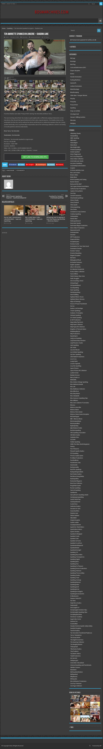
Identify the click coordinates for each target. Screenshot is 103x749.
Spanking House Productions (78, 568)
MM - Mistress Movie (76, 419)
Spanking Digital (75, 559)
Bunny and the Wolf (75, 184)
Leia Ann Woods (75, 350)
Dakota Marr (74, 218)
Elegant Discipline (75, 255)
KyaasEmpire (74, 336)
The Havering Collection (77, 642)
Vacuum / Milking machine (77, 117)
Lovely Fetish (74, 361)
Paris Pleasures (74, 449)
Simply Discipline (75, 520)
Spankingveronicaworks (77, 593)
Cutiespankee (74, 216)
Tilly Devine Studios (75, 649)
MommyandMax (75, 423)
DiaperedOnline (74, 239)
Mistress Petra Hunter (76, 412)
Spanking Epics (74, 561)
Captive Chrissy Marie (76, 191)
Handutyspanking (75, 292)
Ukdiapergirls (74, 660)
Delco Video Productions (77, 228)
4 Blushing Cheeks (75, 133)
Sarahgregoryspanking (77, 497)
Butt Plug (72, 64)
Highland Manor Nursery (77, 299)
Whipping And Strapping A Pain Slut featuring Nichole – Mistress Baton (55, 219)
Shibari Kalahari (74, 515)
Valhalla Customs (75, 667)
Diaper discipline (75, 70)
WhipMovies (73, 676)
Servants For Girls (75, 508)
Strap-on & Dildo (75, 111)
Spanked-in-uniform (76, 543)
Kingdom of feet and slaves (78, 329)
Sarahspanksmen (75, 501)
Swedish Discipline (75, 628)
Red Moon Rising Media (77, 476)
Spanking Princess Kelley (77, 573)
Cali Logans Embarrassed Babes (79, 186)
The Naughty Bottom (76, 644)
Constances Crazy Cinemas (78, 211)
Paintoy (72, 446)
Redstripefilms (74, 478)
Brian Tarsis (7, 131)
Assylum (72, 168)
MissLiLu (72, 405)
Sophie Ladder (74, 522)
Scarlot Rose (73, 504)
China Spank (73, 205)
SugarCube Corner (75, 619)
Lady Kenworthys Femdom (77, 340)
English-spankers (75, 264)
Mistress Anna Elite (75, 407)
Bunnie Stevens (74, 182)
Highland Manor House (76, 297)
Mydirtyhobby (74, 425)
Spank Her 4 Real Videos (77, 527)
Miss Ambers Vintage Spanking (79, 382)
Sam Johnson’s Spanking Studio (79, 495)
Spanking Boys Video (76, 554)
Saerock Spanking (75, 490)
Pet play (72, 98)
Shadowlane (7, 135)
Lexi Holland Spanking (76, 352)
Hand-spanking (74, 290)
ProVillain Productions (76, 458)
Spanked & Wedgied (76, 534)
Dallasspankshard (75, 221)
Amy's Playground (75, 154)
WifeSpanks (73, 679)
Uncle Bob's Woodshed (77, 663)
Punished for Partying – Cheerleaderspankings (56, 196)
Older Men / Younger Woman (78, 95)
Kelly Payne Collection (76, 324)
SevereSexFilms (74, 511)
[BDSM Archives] (51, 11)
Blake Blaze (73, 177)
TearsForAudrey (75, 630)
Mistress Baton (74, 409)
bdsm (7, 37)
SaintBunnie (73, 492)
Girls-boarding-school (76, 280)
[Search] (100, 3)
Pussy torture (74, 104)
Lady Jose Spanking (75, 338)
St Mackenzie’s (74, 596)
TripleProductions (75, 656)
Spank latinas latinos (76, 529)
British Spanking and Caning (78, 179)
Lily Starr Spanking (75, 354)
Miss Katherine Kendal (76, 384)
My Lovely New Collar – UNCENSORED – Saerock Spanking (33, 219)
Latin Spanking (74, 345)
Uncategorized (74, 114)
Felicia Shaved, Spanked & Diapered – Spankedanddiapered (16, 196)
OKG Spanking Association (77, 432)
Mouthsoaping (74, 92)
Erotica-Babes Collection (77, 271)
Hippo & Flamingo (75, 301)
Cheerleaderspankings (76, 198)
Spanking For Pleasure (76, 566)
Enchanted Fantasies (76, 262)
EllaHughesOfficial (75, 260)
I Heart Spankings (75, 310)
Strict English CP (74, 607)
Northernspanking (75, 430)
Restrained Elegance (76, 481)
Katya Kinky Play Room (76, 322)
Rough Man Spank (75, 485)
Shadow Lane (74, 513)
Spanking (9, 28)
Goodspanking (74, 287)
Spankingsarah (74, 587)
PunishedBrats (74, 460)
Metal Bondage (74, 89)
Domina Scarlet (74, 244)
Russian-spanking (75, 488)
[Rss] (89, 4)
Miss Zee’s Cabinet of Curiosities (79, 402)
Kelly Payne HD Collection (77, 327)
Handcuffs (73, 83)
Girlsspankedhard (75, 285)
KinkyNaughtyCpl (75, 331)
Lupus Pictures (74, 368)
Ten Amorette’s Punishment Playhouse (81, 633)
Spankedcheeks (74, 547)
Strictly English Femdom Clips (78, 610)
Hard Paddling (74, 294)
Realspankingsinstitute (76, 472)
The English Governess (76, 640)
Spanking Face (74, 564)
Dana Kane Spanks (75, 223)
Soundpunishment (75, 524)
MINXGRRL (73, 379)
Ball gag (72, 58)
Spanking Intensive (75, 570)
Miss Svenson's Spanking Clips (79, 398)
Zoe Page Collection (76, 686)
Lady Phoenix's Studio (76, 343)
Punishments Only (75, 462)
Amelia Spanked (75, 152)
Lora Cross (73, 359)
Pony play (73, 101)
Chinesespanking (75, 207)
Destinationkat (74, 232)
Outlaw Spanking (75, 442)
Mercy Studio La (74, 377)
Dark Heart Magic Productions (79, 225)
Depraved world (75, 230)
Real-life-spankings (75, 469)
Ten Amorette (15, 131)
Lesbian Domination (76, 86)
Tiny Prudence (74, 651)
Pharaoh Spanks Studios (77, 451)
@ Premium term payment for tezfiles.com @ (83, 40)
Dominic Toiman (75, 251)
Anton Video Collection (76, 159)
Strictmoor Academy (76, 617)
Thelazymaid (74, 646)
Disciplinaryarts (74, 241)
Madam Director (75, 375)
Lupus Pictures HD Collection (78, 370)
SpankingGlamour (75, 582)
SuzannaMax (74, 623)
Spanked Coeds (74, 536)
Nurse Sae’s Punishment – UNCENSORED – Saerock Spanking (13, 219)
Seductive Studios (75, 506)
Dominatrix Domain (76, 248)
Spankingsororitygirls (76, 591)
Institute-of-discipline (76, 313)
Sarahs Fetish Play (75, 499)
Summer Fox (74, 621)
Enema (72, 73)
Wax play (73, 120)
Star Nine (73, 600)
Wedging (73, 123)
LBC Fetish (73, 347)
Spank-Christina (74, 531)
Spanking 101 (74, 552)
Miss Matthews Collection (77, 389)
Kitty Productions (75, 333)
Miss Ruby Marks (75, 393)
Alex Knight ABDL (75, 147)
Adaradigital (73, 142)
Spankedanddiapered (76, 545)
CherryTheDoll (74, 202)
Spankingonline (74, 584)
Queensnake (73, 465)
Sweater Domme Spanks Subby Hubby (81, 626)
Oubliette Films (74, 437)
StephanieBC (74, 605)
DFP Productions (75, 237)
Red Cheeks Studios (76, 474)
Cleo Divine (73, 209)
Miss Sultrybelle (74, 396)
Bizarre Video (74, 175)
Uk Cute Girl (73, 658)
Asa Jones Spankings (76, 163)
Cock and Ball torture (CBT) (78, 67)
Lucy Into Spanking (75, 366)
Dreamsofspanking (75, 253)
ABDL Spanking (74, 138)
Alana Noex (73, 145)
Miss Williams (74, 400)
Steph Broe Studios (75, 603)
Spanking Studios (75, 575)
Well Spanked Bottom (76, 672)
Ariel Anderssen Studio (76, 161)
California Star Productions (78, 188)
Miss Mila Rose (74, 391)
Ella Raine (73, 257)
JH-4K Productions (75, 320)
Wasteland (73, 669)
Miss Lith (72, 386)
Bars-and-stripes (75, 172)
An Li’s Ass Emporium (76, 156)
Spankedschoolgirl (75, 550)
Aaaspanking (74, 135)
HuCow (72, 306)
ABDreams (73, 140)
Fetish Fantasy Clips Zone (77, 276)
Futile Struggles (74, 278)
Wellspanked (74, 674)
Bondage (73, 61)
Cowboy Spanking (75, 214)
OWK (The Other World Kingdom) (79, 444)
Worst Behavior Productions (78, 681)
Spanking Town (74, 577)
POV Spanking (74, 453)
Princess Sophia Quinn (76, 455)
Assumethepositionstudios (78, 165)
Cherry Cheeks (74, 200)
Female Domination (75, 77)
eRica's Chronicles (75, 267)
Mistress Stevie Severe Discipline (79, 414)
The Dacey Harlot (75, 637)
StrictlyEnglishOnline (76, 614)
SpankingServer (74, 589)
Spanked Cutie (74, 538)
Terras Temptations (76, 635)
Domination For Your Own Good (79, 246)
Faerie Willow (74, 274)
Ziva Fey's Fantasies (75, 683)
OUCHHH (72, 439)
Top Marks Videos (75, 653)
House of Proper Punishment (78, 304)
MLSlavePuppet (74, 416)
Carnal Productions (75, 195)
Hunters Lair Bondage (76, 308)
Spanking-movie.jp (75, 580)
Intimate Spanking (75, 315)
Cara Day (73, 193)
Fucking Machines (75, 80)
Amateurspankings (75, 149)
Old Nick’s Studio (75, 435)
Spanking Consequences (77, 557)
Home (3, 28)
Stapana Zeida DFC (75, 598)
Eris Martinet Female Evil (77, 269)
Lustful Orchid (74, 373)
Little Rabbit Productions (77, 356)
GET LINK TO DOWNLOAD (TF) (35, 157)
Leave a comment (35, 37)
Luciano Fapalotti (75, 363)
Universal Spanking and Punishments (80, 665)
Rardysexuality (74, 467)
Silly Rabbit (73, 518)
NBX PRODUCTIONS (76, 428)
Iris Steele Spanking (76, 317)
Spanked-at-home (75, 541)
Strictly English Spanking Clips (78, 612)
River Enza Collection (76, 483)
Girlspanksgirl (74, 283)
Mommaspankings (75, 421)
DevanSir (72, 234)
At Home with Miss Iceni (77, 170)
